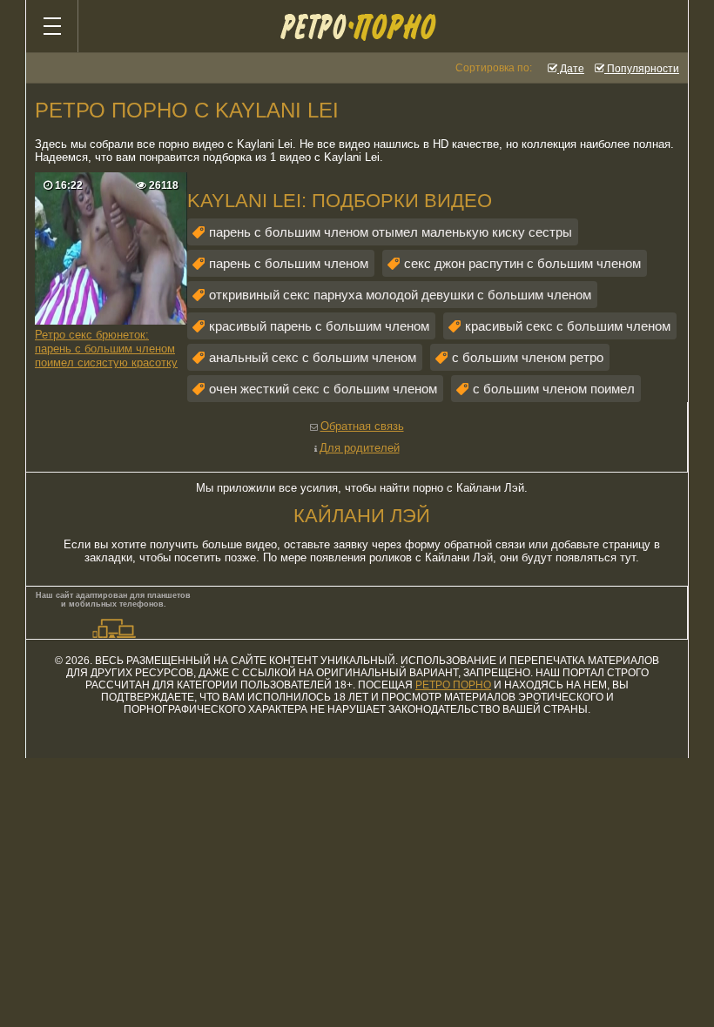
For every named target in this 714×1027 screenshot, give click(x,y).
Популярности (641, 69)
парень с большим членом (288, 263)
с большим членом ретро (527, 357)
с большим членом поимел (554, 388)
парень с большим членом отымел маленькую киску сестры (390, 232)
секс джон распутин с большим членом (522, 263)
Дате (570, 69)
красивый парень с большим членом (319, 326)
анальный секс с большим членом (312, 357)
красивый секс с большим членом (567, 326)
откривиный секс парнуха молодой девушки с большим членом (400, 294)
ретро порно (453, 685)
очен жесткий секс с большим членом (323, 388)
